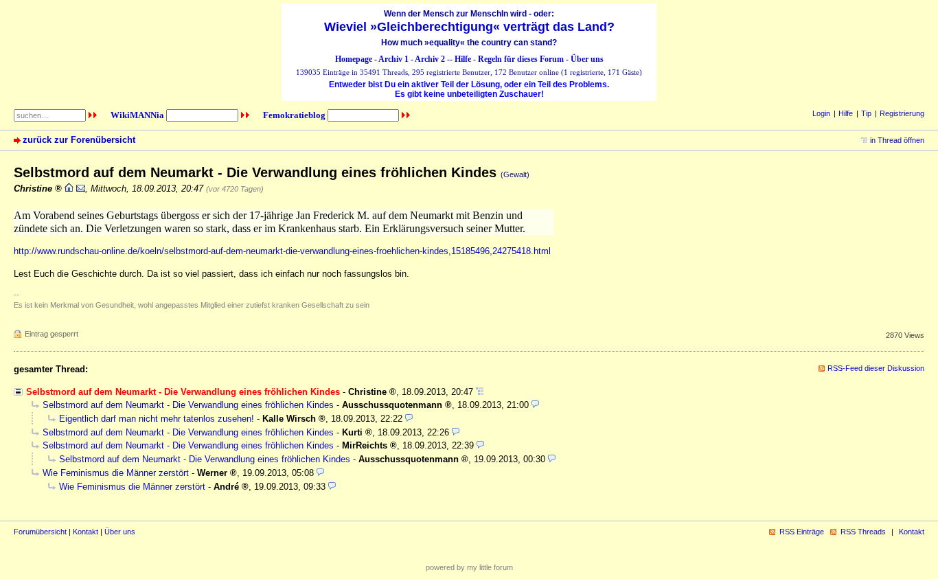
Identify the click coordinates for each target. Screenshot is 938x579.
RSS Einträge (801, 531)
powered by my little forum (469, 567)
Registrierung (902, 113)
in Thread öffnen (897, 140)
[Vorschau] (535, 405)
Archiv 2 (430, 59)
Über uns (587, 59)
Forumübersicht (40, 531)
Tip (866, 113)
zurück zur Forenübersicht (79, 140)
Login (821, 113)
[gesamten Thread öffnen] (479, 392)
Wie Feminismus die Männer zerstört (116, 473)
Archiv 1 (393, 59)
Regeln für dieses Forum (521, 59)
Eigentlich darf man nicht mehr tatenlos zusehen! (156, 418)
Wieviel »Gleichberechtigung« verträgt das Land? (469, 27)
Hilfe (463, 59)
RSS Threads (863, 531)
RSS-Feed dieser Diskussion (875, 368)
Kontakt (85, 531)
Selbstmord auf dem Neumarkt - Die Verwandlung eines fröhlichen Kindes (188, 405)
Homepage (353, 59)
